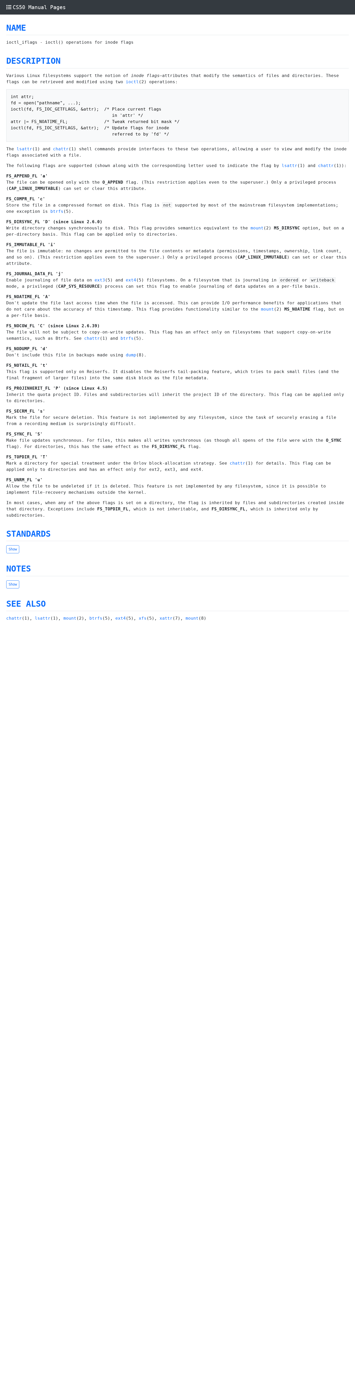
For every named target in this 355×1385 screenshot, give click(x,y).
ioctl (132, 81)
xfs (143, 618)
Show (13, 549)
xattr (166, 618)
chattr (61, 148)
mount (257, 228)
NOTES (18, 569)
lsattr (24, 148)
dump (131, 354)
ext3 (100, 280)
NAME (16, 28)
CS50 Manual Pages (39, 7)
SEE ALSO (26, 604)
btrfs (56, 211)
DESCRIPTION (33, 61)
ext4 (131, 280)
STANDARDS (28, 534)
